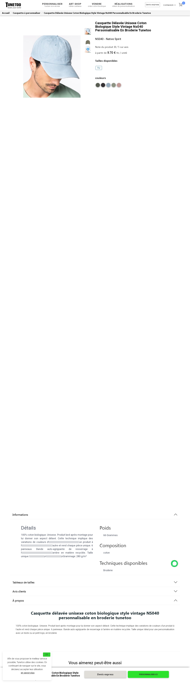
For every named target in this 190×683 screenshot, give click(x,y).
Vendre (97, 5)
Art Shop (75, 5)
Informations (20, 514)
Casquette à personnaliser (26, 13)
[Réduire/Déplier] (174, 563)
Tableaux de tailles (23, 582)
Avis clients (19, 591)
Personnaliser (52, 5)
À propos (18, 600)
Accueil (5, 13)
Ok (46, 654)
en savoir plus (27, 672)
